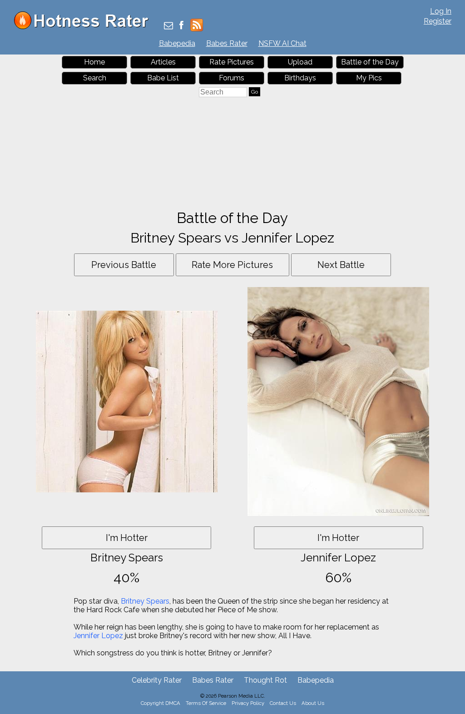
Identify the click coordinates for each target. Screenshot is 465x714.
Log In (440, 11)
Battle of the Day (370, 62)
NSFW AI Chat (282, 43)
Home (94, 62)
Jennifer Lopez (98, 635)
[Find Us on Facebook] (181, 26)
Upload (300, 62)
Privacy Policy (248, 703)
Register (437, 21)
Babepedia (177, 43)
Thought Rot (265, 680)
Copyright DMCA (160, 703)
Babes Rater (226, 43)
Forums (231, 78)
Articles (163, 62)
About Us (313, 703)
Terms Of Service (206, 703)
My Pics (369, 78)
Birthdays (300, 78)
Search (94, 78)
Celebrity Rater (157, 680)
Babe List (163, 78)
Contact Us (283, 703)
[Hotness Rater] (84, 27)
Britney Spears (145, 601)
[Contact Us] (168, 26)
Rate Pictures (231, 62)
